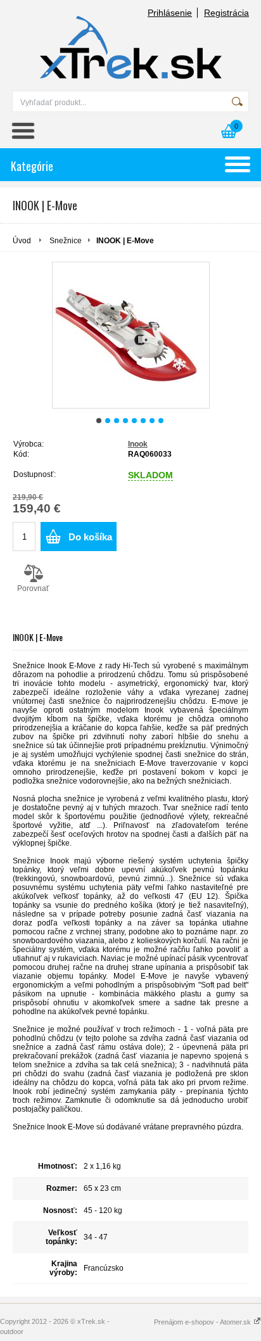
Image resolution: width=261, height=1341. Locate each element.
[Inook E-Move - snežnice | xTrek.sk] (131, 335)
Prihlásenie (170, 13)
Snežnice (65, 240)
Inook (138, 444)
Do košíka (90, 536)
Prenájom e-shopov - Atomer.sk (203, 1322)
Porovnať (33, 588)
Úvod (22, 240)
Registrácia (226, 13)
